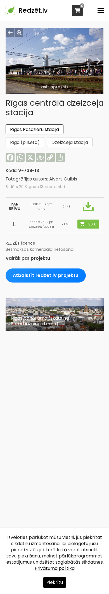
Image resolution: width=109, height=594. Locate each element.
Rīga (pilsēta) (25, 142)
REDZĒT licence (20, 243)
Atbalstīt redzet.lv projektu (46, 275)
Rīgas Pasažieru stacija (34, 129)
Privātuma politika (55, 568)
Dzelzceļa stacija (69, 142)
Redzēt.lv (33, 10)
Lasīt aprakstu (54, 87)
